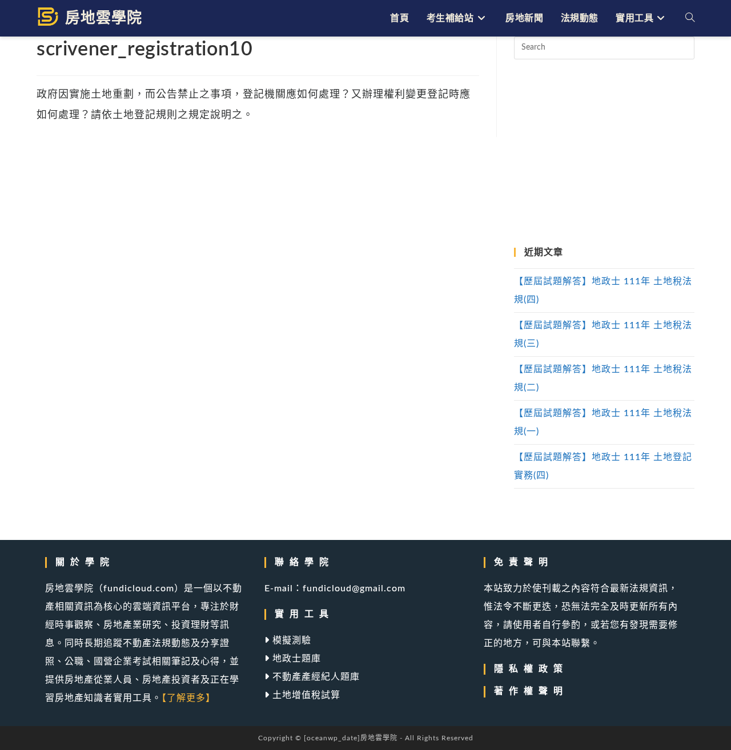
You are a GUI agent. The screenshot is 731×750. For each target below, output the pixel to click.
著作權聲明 (531, 691)
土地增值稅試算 (305, 695)
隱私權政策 (531, 669)
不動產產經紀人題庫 (315, 677)
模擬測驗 (290, 640)
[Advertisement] (604, 153)
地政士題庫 (295, 658)
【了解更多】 (188, 698)
